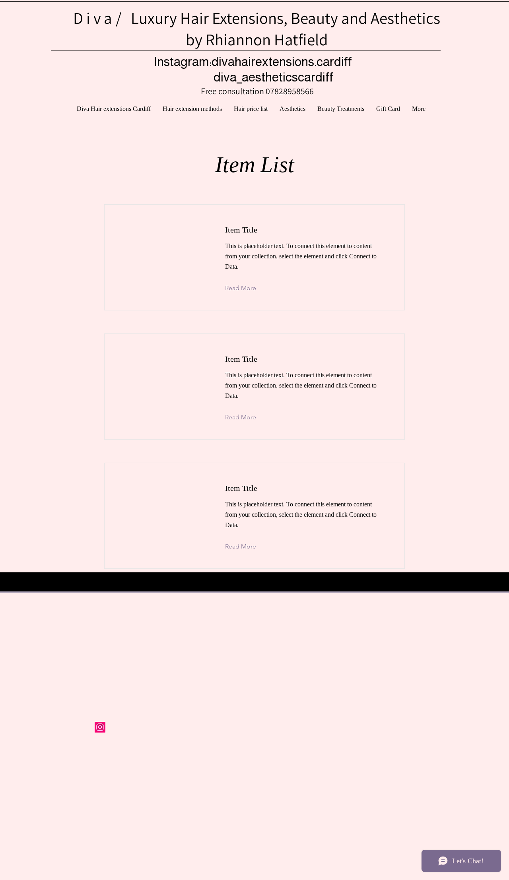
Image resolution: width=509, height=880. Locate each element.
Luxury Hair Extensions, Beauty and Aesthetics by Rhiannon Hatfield (256, 28)
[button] (340, 109)
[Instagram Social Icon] (100, 727)
